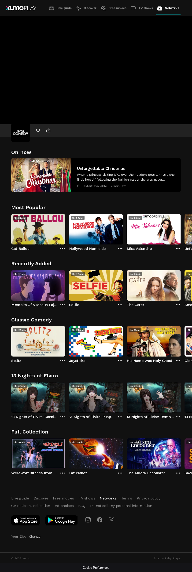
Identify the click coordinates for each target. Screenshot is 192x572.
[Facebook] (99, 519)
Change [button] (35, 536)
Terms (126, 498)
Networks (172, 8)
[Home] (21, 8)
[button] (96, 175)
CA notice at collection (30, 505)
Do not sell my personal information (121, 505)
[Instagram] (88, 519)
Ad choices (64, 505)
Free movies (117, 8)
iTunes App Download (26, 521)
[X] (111, 519)
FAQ (81, 505)
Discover (90, 8)
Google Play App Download (61, 521)
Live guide (64, 8)
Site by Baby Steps (167, 558)
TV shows (145, 8)
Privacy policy (148, 498)
